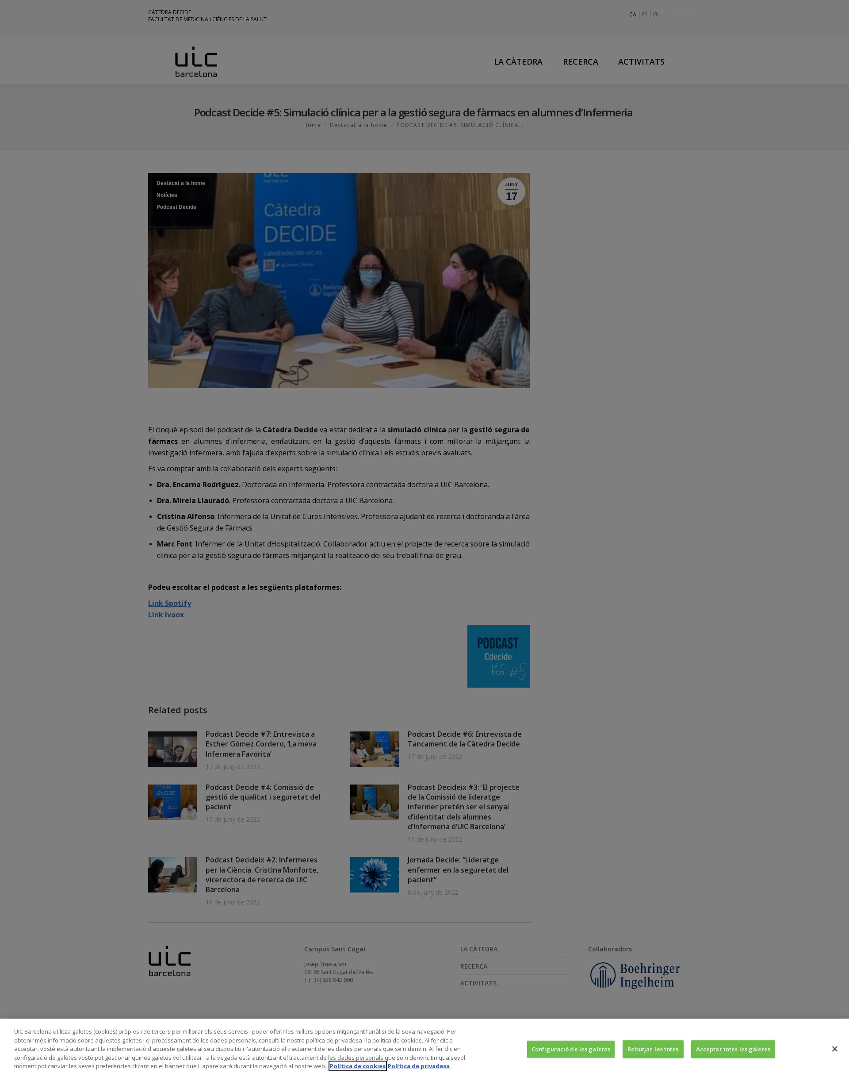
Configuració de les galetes (571, 1049)
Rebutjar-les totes (652, 1049)
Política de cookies (358, 1066)
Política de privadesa (419, 1066)
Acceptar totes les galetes (733, 1049)
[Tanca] (835, 1048)
